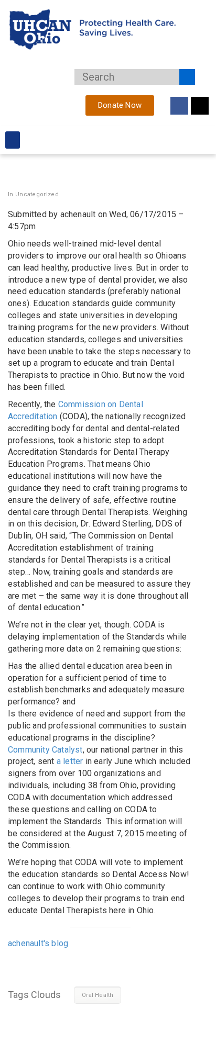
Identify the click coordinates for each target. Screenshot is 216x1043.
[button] (12, 140)
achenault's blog (38, 943)
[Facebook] (179, 106)
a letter (71, 761)
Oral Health (97, 995)
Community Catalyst (45, 750)
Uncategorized (37, 194)
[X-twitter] (200, 106)
